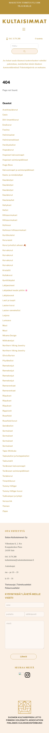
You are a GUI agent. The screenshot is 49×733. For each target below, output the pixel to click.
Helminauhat (8, 135)
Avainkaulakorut (10, 110)
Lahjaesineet (8, 285)
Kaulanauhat (8, 200)
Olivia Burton (8, 355)
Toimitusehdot (24, 584)
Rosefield (6, 416)
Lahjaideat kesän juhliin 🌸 (15, 290)
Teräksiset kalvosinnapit (13, 466)
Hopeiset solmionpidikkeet (15, 160)
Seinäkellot (7, 426)
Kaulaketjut (7, 180)
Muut (4, 325)
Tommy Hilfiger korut (12, 491)
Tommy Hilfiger (9, 486)
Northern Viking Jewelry (13, 345)
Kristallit (6, 270)
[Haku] (24, 51)
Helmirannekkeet (10, 140)
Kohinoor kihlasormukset (14, 230)
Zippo (5, 511)
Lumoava (6, 320)
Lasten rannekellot (11, 310)
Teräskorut (7, 476)
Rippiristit (7, 411)
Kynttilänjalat (8, 280)
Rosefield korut (9, 421)
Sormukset (7, 431)
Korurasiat (7, 240)
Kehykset (6, 205)
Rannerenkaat (9, 386)
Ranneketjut (8, 366)
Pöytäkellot (7, 360)
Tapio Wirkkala (9, 451)
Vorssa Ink (7, 501)
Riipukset (6, 396)
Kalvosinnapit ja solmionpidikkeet (18, 170)
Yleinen (6, 506)
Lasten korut (8, 305)
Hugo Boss (7, 165)
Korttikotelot (8, 235)
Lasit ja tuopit (8, 300)
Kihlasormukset (9, 215)
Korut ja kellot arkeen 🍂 (14, 245)
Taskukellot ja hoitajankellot (15, 456)
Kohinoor (6, 225)
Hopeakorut (8, 150)
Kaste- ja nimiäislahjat (12, 175)
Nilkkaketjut (8, 340)
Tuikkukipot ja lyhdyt (12, 496)
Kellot (5, 210)
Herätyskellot (9, 145)
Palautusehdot (12, 588)
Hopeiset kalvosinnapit (13, 155)
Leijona (5, 315)
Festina (5, 130)
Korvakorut (7, 250)
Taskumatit (7, 461)
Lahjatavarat (8, 295)
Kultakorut (7, 275)
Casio (5, 115)
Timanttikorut (8, 481)
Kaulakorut (7, 195)
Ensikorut (6, 125)
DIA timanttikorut (10, 120)
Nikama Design (9, 335)
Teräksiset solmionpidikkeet (15, 471)
